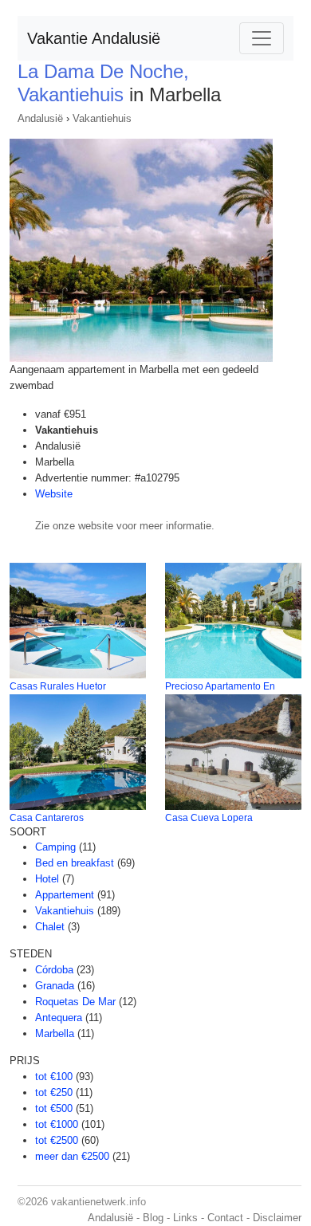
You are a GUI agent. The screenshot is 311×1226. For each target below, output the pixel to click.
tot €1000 (56, 1124)
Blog (153, 1218)
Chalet (50, 927)
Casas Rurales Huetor (58, 686)
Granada (54, 986)
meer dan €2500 (72, 1156)
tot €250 (54, 1092)
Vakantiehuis (102, 118)
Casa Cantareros (47, 817)
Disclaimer (277, 1218)
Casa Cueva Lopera (209, 817)
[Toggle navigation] (261, 38)
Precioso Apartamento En (220, 686)
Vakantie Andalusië (93, 38)
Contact (225, 1218)
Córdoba (54, 970)
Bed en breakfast (74, 863)
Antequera (58, 1018)
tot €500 (54, 1108)
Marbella (54, 1033)
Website (54, 494)
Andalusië (40, 118)
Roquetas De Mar (75, 1002)
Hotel (47, 879)
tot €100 (54, 1077)
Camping (55, 847)
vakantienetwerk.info (98, 1202)
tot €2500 (56, 1140)
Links (185, 1218)
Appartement (64, 895)
